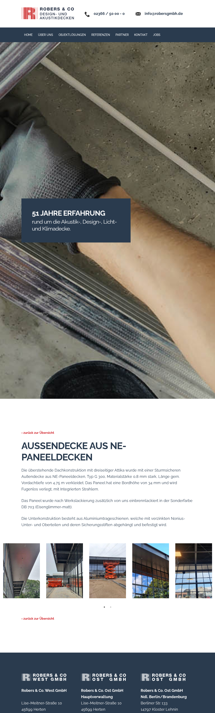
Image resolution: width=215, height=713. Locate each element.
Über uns (45, 34)
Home (28, 34)
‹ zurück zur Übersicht (37, 433)
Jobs (156, 34)
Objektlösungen (72, 34)
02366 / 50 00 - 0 (109, 13)
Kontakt (141, 34)
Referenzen (100, 34)
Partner (122, 34)
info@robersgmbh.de (163, 13)
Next (2, 572)
